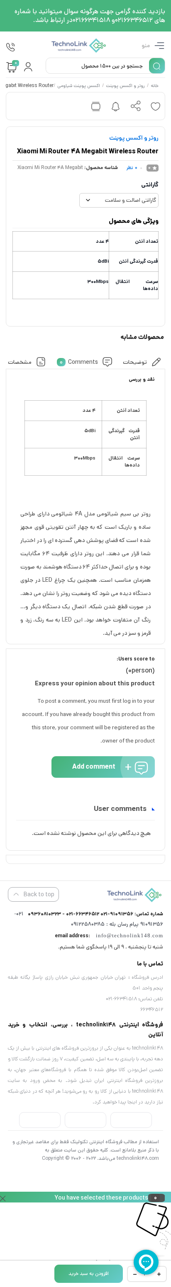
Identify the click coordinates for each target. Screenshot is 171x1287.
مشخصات (20, 362)
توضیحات (135, 362)
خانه (155, 86)
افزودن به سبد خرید (88, 1273)
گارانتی (150, 185)
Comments (79, 362)
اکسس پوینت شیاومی (79, 86)
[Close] (2, 1197)
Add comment (93, 767)
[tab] (142, 362)
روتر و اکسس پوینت (125, 86)
